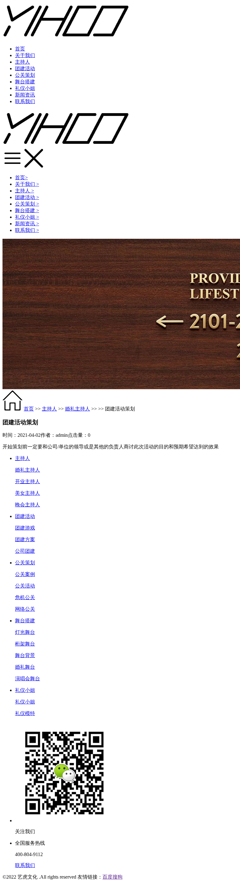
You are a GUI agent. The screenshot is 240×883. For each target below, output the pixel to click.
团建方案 (25, 539)
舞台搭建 (25, 81)
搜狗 (117, 877)
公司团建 (25, 551)
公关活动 (25, 585)
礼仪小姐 (25, 88)
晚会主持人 (27, 504)
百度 (107, 877)
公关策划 (25, 75)
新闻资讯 (25, 94)
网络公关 (25, 609)
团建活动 (25, 68)
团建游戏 (25, 527)
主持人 (22, 62)
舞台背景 (25, 655)
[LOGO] (65, 145)
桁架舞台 (25, 643)
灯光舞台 (25, 632)
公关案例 (25, 574)
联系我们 (25, 101)
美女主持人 (27, 493)
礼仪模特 (25, 713)
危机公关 (25, 597)
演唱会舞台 (27, 678)
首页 (20, 48)
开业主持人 (27, 481)
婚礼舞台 (25, 667)
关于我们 (25, 55)
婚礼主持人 (77, 408)
